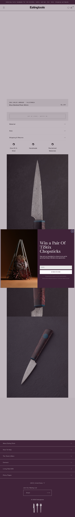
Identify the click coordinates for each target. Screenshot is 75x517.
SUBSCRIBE (55, 272)
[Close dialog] (72, 231)
